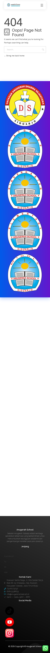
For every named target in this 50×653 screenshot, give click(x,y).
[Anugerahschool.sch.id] (14, 5)
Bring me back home (15, 55)
